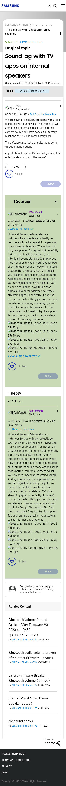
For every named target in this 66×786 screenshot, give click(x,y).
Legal (5, 772)
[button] (55, 106)
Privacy (7, 766)
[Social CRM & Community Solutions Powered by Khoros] (52, 742)
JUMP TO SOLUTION (31, 42)
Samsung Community (18, 24)
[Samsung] (10, 5)
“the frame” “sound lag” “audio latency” (33, 90)
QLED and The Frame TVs (43, 114)
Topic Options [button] (55, 33)
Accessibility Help (13, 753)
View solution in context (22, 356)
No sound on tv (20, 721)
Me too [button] (15, 166)
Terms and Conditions (16, 760)
